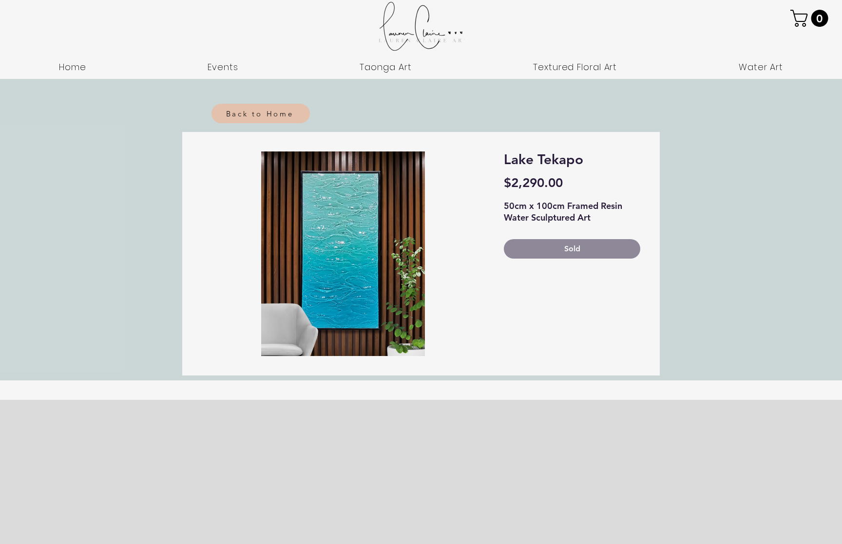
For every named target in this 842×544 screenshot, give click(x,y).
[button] (811, 18)
